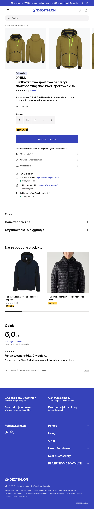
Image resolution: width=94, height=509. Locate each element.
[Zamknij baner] (87, 3)
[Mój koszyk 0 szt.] (86, 10)
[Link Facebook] (7, 432)
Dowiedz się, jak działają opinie (17, 344)
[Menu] (8, 10)
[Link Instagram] (12, 432)
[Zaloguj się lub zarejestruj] (80, 10)
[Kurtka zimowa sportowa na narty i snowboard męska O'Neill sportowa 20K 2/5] (69, 48)
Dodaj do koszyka (47, 139)
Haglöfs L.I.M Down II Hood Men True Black (66, 298)
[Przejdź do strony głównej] (44, 10)
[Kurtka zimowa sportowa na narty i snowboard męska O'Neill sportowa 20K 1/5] (25, 48)
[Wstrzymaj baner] (83, 3)
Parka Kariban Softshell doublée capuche (22, 298)
